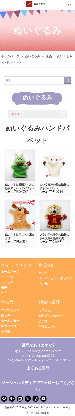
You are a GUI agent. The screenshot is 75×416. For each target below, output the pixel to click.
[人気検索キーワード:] (67, 80)
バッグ (43, 273)
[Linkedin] (20, 399)
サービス (7, 282)
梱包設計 (46, 264)
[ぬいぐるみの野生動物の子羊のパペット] (55, 165)
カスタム (44, 310)
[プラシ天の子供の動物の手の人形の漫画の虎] (55, 215)
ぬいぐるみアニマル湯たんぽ (20, 236)
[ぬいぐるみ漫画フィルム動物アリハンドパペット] (20, 165)
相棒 (4, 287)
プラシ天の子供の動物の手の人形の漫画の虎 (54, 236)
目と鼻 (5, 315)
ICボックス (9, 326)
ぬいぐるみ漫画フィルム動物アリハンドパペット (20, 186)
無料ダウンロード (50, 316)
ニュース (7, 277)
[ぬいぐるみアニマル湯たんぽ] (20, 215)
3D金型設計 (49, 301)
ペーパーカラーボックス (55, 278)
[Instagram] (35, 399)
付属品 (7, 301)
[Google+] (12, 399)
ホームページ (10, 271)
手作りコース (47, 327)
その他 (43, 284)
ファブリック (10, 310)
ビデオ (43, 321)
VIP (3, 292)
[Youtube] (43, 399)
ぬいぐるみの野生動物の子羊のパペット (54, 186)
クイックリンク (16, 265)
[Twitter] (28, 399)
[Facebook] (4, 399)
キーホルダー (10, 320)
